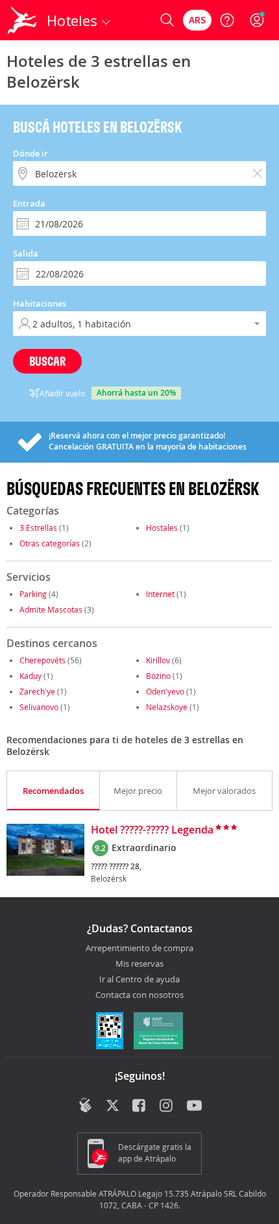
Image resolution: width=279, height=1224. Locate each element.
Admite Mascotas (50, 609)
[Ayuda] (227, 20)
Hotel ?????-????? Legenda (152, 830)
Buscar (47, 361)
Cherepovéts (42, 660)
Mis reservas (139, 964)
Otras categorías (49, 543)
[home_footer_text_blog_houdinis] (85, 1105)
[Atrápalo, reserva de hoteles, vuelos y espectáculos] (22, 20)
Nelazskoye (167, 707)
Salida (25, 253)
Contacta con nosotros (139, 995)
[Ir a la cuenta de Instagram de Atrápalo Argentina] (167, 1106)
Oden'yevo (165, 691)
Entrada (29, 203)
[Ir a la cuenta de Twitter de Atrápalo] (112, 1106)
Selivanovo (38, 707)
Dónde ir (30, 153)
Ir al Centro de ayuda (139, 980)
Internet (160, 594)
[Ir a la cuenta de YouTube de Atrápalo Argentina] (194, 1106)
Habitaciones (39, 303)
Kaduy (30, 675)
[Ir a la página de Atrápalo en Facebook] (139, 1106)
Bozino (158, 675)
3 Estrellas (38, 527)
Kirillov (158, 660)
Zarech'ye (37, 691)
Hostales (162, 527)
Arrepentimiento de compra (139, 948)
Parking (33, 594)
